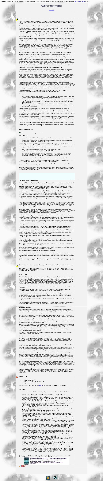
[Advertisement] (46, 14)
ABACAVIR (51, 10)
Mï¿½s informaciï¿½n (80, 1)
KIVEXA (41, 385)
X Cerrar (87, 1)
